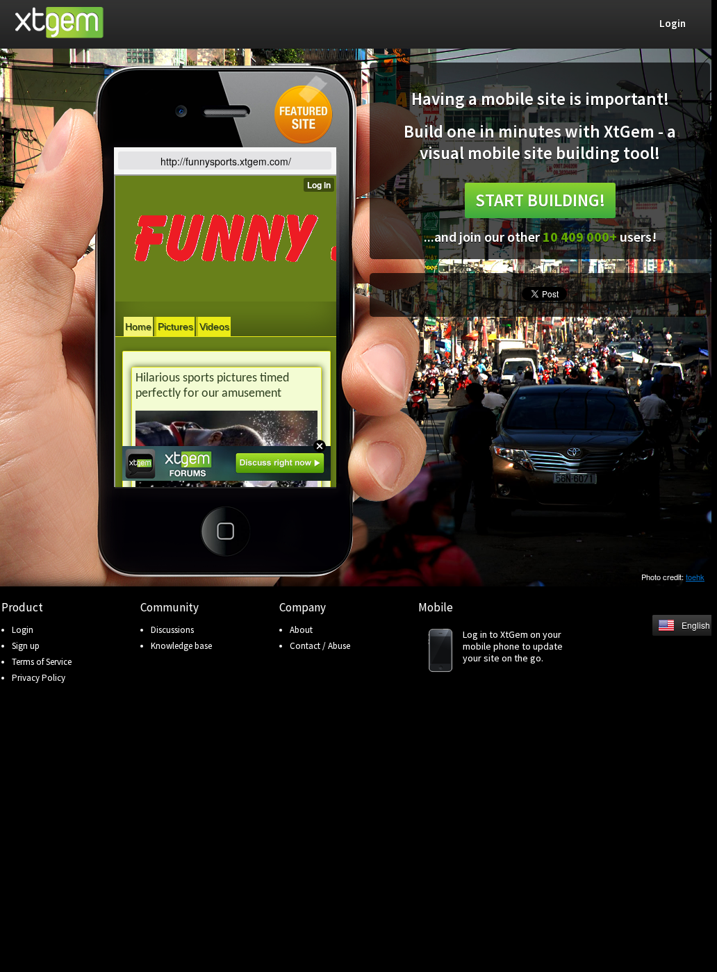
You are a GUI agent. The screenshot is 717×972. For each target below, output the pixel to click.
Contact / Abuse (320, 646)
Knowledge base (181, 646)
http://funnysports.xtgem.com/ (225, 161)
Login (22, 630)
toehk (695, 576)
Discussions (172, 630)
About (301, 630)
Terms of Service (42, 662)
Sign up (26, 646)
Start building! (540, 200)
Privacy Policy (38, 678)
